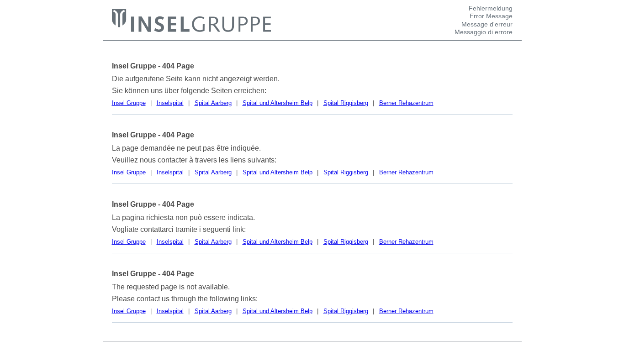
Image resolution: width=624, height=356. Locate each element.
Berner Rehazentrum (406, 102)
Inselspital (170, 102)
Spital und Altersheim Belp (277, 102)
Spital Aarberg (213, 102)
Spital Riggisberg (345, 102)
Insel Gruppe (129, 102)
